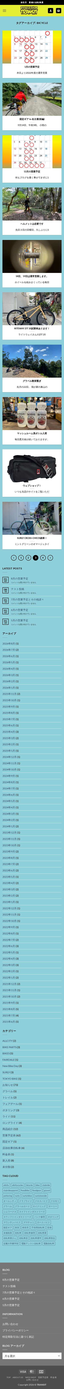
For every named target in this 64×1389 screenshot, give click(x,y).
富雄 (49, 1227)
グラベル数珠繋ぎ (32, 381)
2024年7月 (8, 788)
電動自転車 (48, 1243)
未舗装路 (7, 1233)
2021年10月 (9, 996)
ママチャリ (28, 1222)
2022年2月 (8, 971)
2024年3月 (8, 813)
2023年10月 (9, 845)
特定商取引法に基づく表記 (18, 1336)
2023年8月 (8, 857)
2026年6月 (8, 656)
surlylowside (41, 1195)
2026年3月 (8, 675)
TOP (9, 1377)
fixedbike (25, 1190)
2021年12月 (9, 983)
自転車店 (23, 1238)
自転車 (18, 1233)
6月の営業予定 (19, 609)
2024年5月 (8, 800)
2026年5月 (8, 662)
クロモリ (55, 1201)
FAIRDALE (8, 1059)
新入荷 (6, 1160)
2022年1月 (8, 977)
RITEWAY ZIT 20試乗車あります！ (32, 328)
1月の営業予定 (32, 66)
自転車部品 (49, 1238)
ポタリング (9, 1110)
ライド (6, 1116)
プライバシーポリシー (15, 1330)
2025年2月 (8, 744)
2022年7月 (8, 939)
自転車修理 (29, 1233)
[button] (4, 11)
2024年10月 (9, 769)
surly (17, 1195)
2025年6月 (8, 725)
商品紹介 (7, 1128)
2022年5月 (8, 952)
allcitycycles (17, 1185)
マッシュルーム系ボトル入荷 (32, 433)
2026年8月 (8, 643)
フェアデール (10, 1103)
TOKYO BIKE (10, 1078)
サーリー (53, 1206)
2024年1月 (8, 826)
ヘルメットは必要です (32, 223)
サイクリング (39, 1206)
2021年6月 (8, 1021)
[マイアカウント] (50, 10)
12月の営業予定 (32, 171)
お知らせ (7, 1084)
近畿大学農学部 (10, 1243)
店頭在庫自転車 (11, 1147)
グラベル (7, 1091)
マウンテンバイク (12, 1222)
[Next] (50, 558)
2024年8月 (8, 782)
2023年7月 (8, 864)
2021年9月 (8, 1002)
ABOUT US (18, 1377)
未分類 (6, 1166)
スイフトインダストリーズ (32, 1211)
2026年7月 (8, 649)
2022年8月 (8, 933)
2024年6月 (8, 794)
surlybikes (27, 1195)
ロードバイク (43, 1222)
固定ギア (7, 1141)
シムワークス (9, 1211)
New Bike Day (10, 1065)
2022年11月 (9, 914)
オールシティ (9, 1201)
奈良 (17, 1227)
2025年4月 (8, 731)
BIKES (6, 1053)
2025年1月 (8, 750)
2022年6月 (8, 946)
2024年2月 (8, 819)
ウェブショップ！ (32, 485)
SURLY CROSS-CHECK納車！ (32, 538)
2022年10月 (9, 920)
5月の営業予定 (19, 620)
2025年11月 (9, 693)
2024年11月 (9, 763)
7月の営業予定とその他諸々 (27, 599)
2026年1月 (8, 687)
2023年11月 (9, 838)
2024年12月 (9, 756)
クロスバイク (41, 1201)
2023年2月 (8, 895)
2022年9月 (8, 927)
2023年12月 (9, 832)
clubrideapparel (10, 1190)
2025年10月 (9, 700)
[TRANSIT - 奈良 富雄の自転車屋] (28, 10)
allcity (6, 1185)
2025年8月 (8, 712)
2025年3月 (8, 738)
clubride (46, 1185)
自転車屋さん (9, 1238)
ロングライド (10, 1122)
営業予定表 (9, 1135)
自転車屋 (42, 1233)
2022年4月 (8, 958)
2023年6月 (8, 870)
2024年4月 (8, 807)
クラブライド (25, 1201)
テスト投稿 (17, 588)
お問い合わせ (10, 1323)
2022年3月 (8, 964)
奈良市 (25, 1227)
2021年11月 (9, 990)
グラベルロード (22, 1206)
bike (38, 1185)
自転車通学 (36, 1238)
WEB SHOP (30, 1377)
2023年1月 (8, 901)
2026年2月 (8, 681)
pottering (7, 1195)
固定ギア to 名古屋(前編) (32, 119)
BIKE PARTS (9, 1047)
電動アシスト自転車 (31, 1243)
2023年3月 (8, 889)
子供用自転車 (38, 1227)
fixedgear (36, 1190)
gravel (47, 1190)
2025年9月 (8, 706)
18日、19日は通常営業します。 (32, 276)
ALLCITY (7, 1040)
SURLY (6, 1072)
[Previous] (14, 558)
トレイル (7, 1097)
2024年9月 (8, 775)
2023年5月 (8, 876)
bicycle (29, 1185)
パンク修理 (39, 1217)
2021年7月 (8, 1015)
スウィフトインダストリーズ (17, 1217)
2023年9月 (8, 851)
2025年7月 (8, 719)
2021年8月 (8, 1009)
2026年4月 (8, 668)
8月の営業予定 (19, 578)
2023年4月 (8, 882)
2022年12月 (9, 908)
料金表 (6, 1154)
